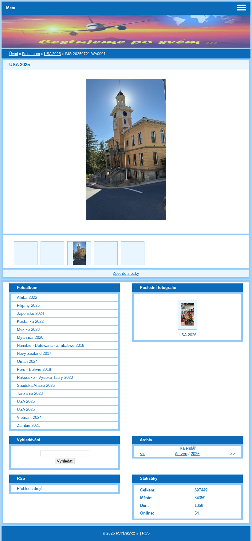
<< (142, 453)
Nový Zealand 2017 (34, 353)
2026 (195, 453)
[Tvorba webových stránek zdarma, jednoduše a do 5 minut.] (138, 533)
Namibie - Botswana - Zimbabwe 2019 (50, 345)
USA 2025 (52, 54)
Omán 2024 (27, 361)
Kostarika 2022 (30, 321)
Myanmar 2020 (30, 337)
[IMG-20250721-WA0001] (79, 253)
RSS (146, 533)
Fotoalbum (31, 54)
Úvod (13, 54)
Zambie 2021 (28, 425)
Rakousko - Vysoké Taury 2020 (45, 377)
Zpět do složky (126, 273)
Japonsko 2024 (30, 313)
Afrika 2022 (27, 297)
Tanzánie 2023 (30, 393)
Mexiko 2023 (28, 329)
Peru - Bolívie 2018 (34, 369)
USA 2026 (26, 409)
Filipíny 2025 (28, 305)
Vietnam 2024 (29, 417)
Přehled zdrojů (29, 488)
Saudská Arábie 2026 (36, 385)
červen (181, 453)
